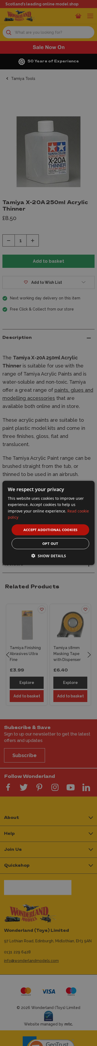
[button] (48, 555)
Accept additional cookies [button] (50, 529)
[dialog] (48, 523)
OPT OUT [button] (50, 543)
